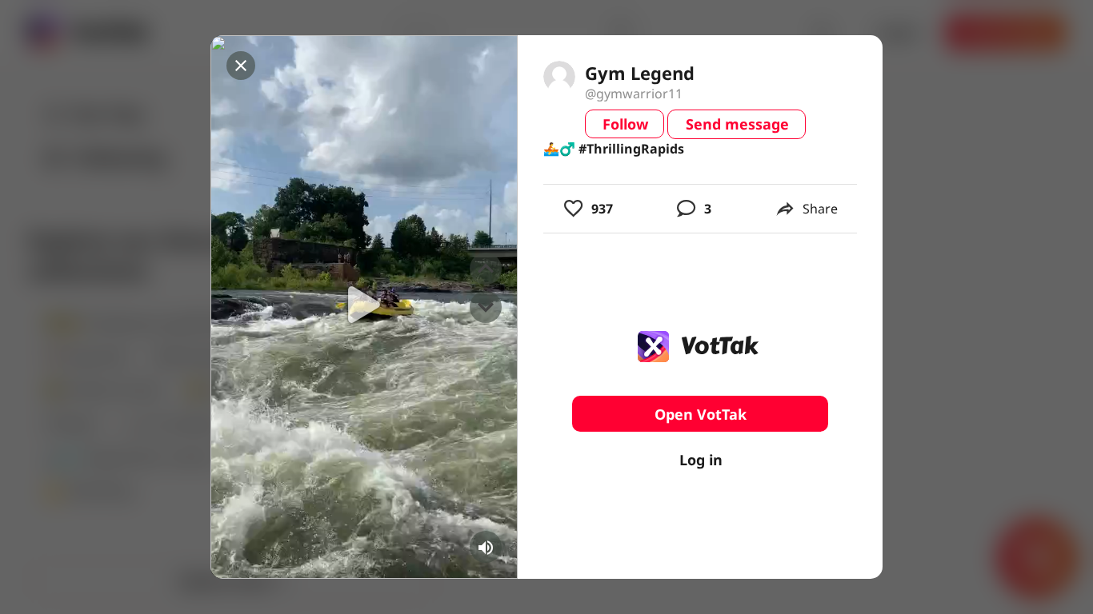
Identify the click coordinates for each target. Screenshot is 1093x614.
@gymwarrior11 (634, 93)
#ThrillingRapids (631, 148)
